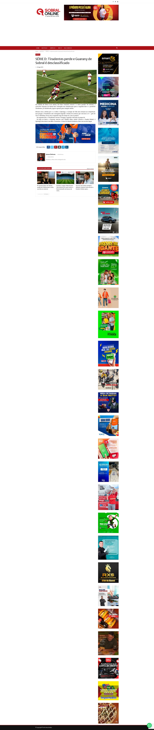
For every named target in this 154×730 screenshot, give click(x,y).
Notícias (38, 54)
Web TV (60, 48)
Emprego (52, 48)
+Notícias (44, 48)
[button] (149, 725)
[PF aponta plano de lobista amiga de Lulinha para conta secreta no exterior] (46, 177)
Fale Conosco (68, 48)
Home (37, 48)
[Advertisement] (77, 32)
